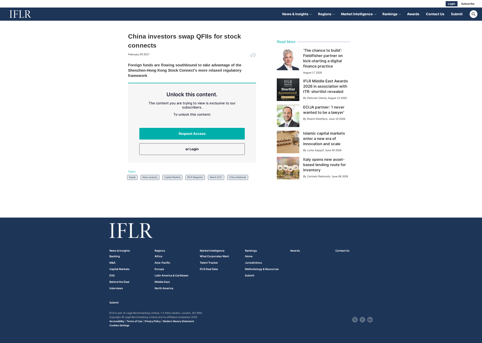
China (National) (237, 177)
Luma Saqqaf (315, 150)
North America (164, 288)
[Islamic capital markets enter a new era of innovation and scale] (288, 142)
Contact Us (435, 14)
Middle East (162, 282)
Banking (114, 256)
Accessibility (116, 321)
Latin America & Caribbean (171, 275)
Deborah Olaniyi (317, 97)
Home (248, 256)
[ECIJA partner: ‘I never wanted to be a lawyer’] (288, 116)
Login (451, 3)
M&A (112, 262)
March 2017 (216, 177)
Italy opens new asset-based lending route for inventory (324, 164)
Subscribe (467, 3)
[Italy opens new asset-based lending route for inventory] (288, 168)
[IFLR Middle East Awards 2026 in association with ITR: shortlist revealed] (288, 89)
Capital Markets (172, 177)
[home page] (24, 14)
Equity (132, 177)
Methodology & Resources (262, 269)
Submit (457, 14)
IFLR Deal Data (209, 269)
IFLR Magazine (195, 177)
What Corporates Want (214, 256)
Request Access (192, 134)
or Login (192, 149)
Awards (413, 14)
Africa (158, 256)
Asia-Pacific (162, 262)
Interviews (116, 288)
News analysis (150, 177)
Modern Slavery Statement (178, 321)
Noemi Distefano (317, 118)
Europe (159, 269)
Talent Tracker (209, 262)
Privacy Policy (153, 321)
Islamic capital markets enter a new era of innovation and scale (324, 138)
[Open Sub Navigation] (311, 14)
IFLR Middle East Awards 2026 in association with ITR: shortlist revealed (325, 86)
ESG (112, 275)
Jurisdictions (253, 262)
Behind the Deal (119, 282)
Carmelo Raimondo (318, 176)
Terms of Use (134, 321)
